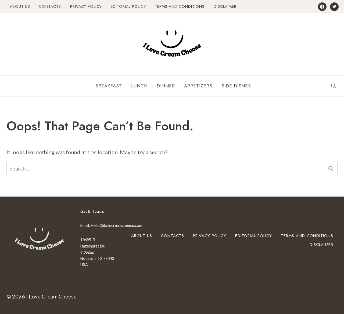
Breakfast (108, 86)
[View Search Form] (333, 86)
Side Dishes (236, 86)
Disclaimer (225, 6)
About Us (20, 6)
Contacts (50, 6)
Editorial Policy (128, 6)
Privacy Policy (86, 6)
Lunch (139, 86)
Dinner (166, 86)
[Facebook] (322, 6)
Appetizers (198, 86)
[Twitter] (334, 6)
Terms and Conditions (180, 6)
